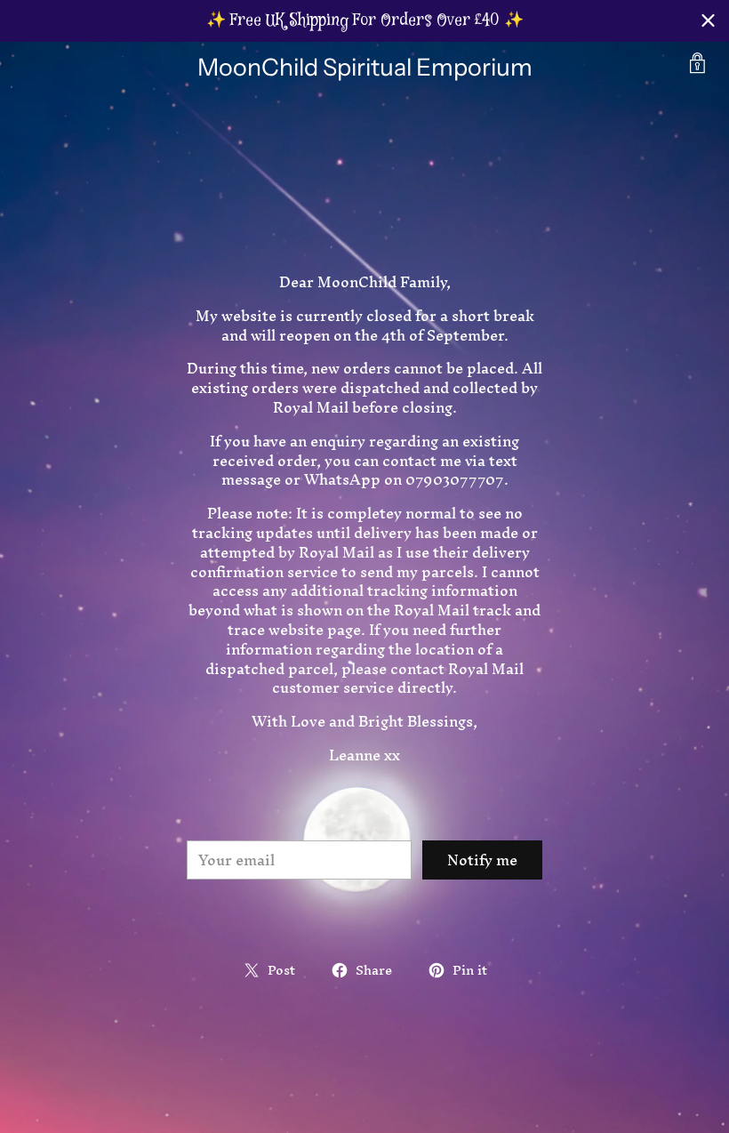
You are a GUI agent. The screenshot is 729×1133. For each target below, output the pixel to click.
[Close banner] (708, 21)
